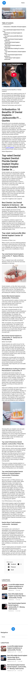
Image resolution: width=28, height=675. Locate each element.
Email (12, 569)
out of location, (10, 147)
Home (22, 2)
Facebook (13, 564)
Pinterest (13, 567)
